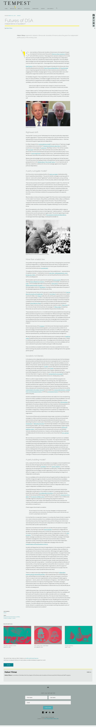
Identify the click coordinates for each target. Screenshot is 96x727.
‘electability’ (42, 287)
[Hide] (94, 28)
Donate (43, 8)
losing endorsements (59, 390)
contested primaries (53, 391)
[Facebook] (93, 15)
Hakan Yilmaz (9, 28)
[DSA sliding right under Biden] (48, 635)
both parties (55, 283)
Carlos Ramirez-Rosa (35, 303)
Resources (27, 8)
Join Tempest (50, 8)
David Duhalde (64, 68)
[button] (57, 8)
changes (42, 326)
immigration (29, 423)
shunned (41, 390)
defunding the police (39, 423)
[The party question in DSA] (17, 635)
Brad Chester (29, 66)
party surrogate (54, 174)
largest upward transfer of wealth (34, 285)
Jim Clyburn (53, 294)
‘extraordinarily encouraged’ (56, 374)
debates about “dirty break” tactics (46, 162)
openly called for (56, 466)
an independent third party (46, 493)
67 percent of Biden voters (37, 496)
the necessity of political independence (56, 215)
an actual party (44, 268)
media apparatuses (59, 273)
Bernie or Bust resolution (58, 54)
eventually (30, 149)
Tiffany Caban (57, 307)
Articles (12, 8)
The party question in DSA (10, 645)
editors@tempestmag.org (32, 658)
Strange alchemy (69, 645)
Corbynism (43, 148)
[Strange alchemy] (78, 635)
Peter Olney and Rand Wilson (51, 68)
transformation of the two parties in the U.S (37, 544)
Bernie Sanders (48, 529)
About (19, 8)
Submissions (35, 8)
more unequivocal (35, 153)
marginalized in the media (32, 390)
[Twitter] (93, 17)
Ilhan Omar (65, 305)
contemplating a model (44, 144)
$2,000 (46, 366)
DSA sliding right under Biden (41, 645)
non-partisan (65, 433)
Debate (19, 15)
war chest (51, 273)
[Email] (93, 23)
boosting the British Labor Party (52, 146)
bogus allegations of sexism (37, 281)
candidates (43, 466)
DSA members (64, 402)
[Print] (93, 25)
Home (6, 8)
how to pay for (57, 280)
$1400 (51, 368)
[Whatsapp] (93, 20)
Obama (39, 296)
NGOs (33, 275)
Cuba (27, 283)
